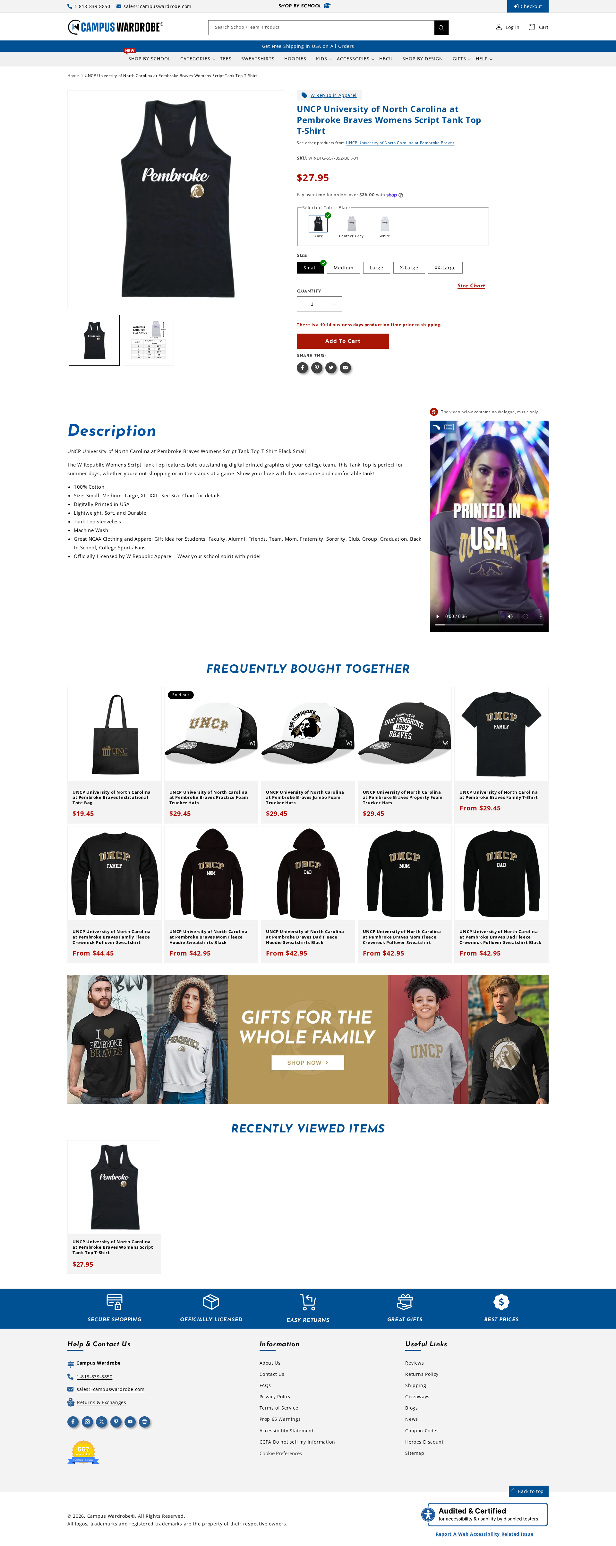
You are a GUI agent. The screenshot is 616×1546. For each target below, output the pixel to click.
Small (310, 268)
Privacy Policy (275, 1396)
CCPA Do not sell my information (297, 1442)
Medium (344, 268)
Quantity (309, 291)
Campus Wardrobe (109, 1516)
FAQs (265, 1385)
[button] (195, 59)
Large (376, 268)
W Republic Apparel (334, 95)
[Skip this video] (436, 426)
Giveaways (417, 1396)
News (411, 1419)
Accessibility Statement (287, 1431)
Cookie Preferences (281, 1453)
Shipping (415, 1385)
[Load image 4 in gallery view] (148, 340)
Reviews (414, 1363)
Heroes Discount (424, 1442)
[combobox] (329, 28)
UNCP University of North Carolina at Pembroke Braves (400, 142)
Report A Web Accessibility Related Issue (485, 1534)
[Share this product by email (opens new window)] (345, 367)
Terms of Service (279, 1408)
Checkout (531, 6)
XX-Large (445, 268)
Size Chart (471, 286)
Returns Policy (421, 1374)
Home (73, 75)
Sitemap (414, 1453)
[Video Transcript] (449, 426)
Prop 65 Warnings (280, 1419)
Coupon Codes (422, 1431)
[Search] (441, 28)
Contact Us (272, 1374)
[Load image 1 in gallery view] (94, 340)
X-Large (409, 268)
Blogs (411, 1408)
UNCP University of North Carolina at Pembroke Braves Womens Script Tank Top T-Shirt (171, 75)
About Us (270, 1363)
